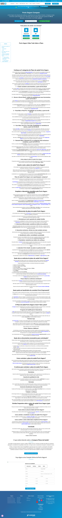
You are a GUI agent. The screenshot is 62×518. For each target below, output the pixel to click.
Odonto (31, 3)
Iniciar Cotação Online (30, 488)
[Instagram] (41, 500)
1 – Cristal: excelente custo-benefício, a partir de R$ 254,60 (5, 58)
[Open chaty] (2, 516)
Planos (17, 3)
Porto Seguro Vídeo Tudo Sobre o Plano (5, 52)
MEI (36, 33)
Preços (27, 3)
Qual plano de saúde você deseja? (6, 47)
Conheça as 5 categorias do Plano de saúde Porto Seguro (5, 54)
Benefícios (34, 3)
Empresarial (12, 3)
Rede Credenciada (22, 3)
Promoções (38, 3)
